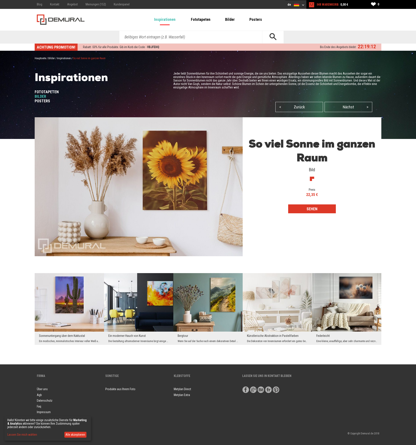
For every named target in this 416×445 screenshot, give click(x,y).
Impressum (44, 412)
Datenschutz (44, 400)
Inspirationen (165, 19)
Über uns (42, 389)
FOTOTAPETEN (47, 92)
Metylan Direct (182, 389)
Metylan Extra (182, 395)
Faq (39, 406)
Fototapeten (200, 19)
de (290, 4)
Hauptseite (40, 58)
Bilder (230, 19)
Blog (39, 4)
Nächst (355, 107)
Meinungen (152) (96, 4)
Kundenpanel (122, 4)
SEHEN (312, 209)
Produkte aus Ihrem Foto (120, 389)
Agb (39, 395)
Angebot (72, 4)
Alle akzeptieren (75, 434)
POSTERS (42, 101)
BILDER (40, 96)
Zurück (292, 107)
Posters (255, 19)
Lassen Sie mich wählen (22, 434)
